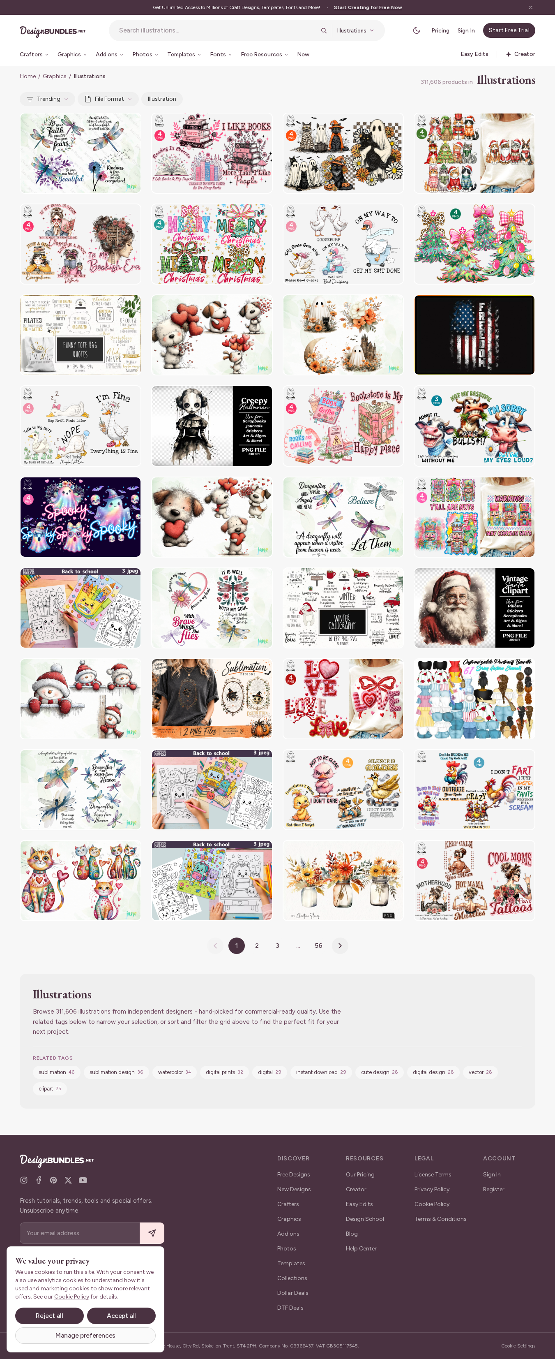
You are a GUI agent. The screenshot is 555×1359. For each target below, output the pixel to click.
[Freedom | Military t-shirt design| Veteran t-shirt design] (474, 335)
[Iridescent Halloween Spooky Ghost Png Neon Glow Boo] (80, 517)
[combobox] (217, 30)
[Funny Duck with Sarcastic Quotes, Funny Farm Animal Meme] (343, 789)
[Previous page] (215, 946)
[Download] (112, 124)
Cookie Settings (518, 1346)
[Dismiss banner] (530, 7)
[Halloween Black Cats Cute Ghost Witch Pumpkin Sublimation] (343, 153)
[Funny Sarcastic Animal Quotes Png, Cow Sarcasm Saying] (474, 425)
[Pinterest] (53, 1180)
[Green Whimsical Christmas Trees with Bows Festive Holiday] (474, 244)
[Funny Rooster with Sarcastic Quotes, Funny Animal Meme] (474, 789)
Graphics (55, 76)
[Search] (324, 30)
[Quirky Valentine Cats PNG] (80, 880)
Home (28, 76)
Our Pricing (360, 1174)
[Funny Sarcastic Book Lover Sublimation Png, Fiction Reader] (212, 153)
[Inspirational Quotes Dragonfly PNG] (80, 153)
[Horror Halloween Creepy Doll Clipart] (212, 425)
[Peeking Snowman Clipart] (80, 699)
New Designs (294, 1189)
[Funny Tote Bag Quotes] (80, 335)
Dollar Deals (293, 1293)
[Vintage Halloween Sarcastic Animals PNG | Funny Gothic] (212, 699)
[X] (68, 1180)
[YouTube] (83, 1180)
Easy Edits (359, 1204)
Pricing (440, 30)
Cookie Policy (432, 1204)
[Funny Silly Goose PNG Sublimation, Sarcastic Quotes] (343, 244)
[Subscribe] (152, 1233)
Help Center (361, 1248)
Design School (365, 1218)
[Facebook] (39, 1180)
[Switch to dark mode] (416, 30)
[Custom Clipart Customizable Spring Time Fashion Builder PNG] (474, 699)
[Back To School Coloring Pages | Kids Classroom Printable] (80, 608)
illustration (162, 98)
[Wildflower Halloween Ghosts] (343, 335)
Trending (48, 98)
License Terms (433, 1174)
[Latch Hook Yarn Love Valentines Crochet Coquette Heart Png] (343, 699)
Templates (291, 1263)
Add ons (288, 1233)
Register (493, 1189)
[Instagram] (24, 1180)
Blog (352, 1233)
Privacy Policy (432, 1189)
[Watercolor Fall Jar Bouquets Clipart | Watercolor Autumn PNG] (343, 880)
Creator (356, 1189)
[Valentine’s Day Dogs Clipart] (212, 335)
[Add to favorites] (129, 124)
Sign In (466, 30)
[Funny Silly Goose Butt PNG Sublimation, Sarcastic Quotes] (80, 425)
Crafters (288, 1204)
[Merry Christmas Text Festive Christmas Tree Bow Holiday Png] (212, 244)
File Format (109, 98)
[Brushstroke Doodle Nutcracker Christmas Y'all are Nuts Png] (474, 517)
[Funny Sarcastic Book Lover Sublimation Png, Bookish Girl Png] (80, 244)
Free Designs (293, 1174)
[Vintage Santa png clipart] (474, 608)
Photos (286, 1248)
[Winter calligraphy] (343, 608)
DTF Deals (290, 1307)
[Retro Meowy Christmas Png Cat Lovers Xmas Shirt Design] (474, 153)
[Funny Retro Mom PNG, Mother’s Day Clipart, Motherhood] (474, 880)
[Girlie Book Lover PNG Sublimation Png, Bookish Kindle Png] (343, 425)
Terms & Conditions (441, 1218)
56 (318, 945)
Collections (292, 1278)
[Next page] (340, 946)
